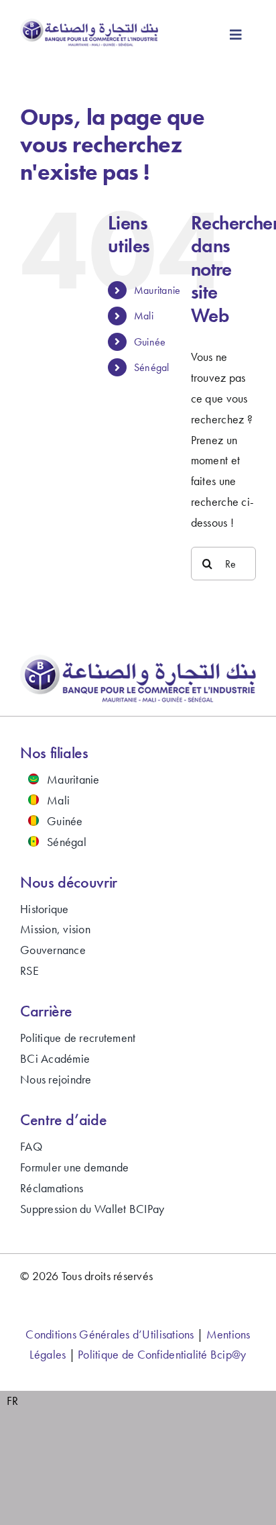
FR (13, 1400)
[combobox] (12, 1401)
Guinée (150, 342)
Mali (143, 316)
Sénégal (151, 367)
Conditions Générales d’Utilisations (109, 1334)
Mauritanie (157, 290)
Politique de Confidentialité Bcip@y (162, 1354)
